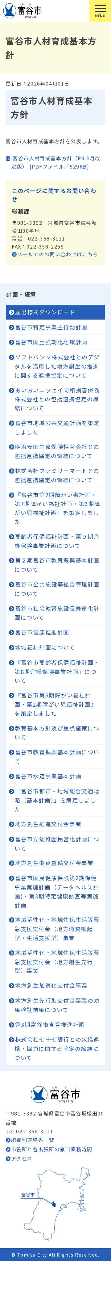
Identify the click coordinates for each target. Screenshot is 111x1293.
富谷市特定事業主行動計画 (51, 327)
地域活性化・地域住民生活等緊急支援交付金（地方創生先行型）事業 (57, 961)
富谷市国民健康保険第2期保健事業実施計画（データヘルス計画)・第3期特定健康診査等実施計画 (56, 891)
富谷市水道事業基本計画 (48, 776)
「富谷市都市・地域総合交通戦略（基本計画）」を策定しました (57, 800)
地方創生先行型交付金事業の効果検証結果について (57, 1005)
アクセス (21, 1158)
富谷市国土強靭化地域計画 (51, 342)
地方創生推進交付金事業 (48, 824)
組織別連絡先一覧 (32, 1140)
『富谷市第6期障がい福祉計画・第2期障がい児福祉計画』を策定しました (55, 704)
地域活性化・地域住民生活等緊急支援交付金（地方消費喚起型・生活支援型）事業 (57, 928)
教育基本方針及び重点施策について (57, 732)
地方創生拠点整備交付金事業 (54, 863)
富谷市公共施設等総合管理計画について (57, 588)
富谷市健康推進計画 (42, 632)
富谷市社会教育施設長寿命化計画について (57, 612)
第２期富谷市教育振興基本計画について (57, 564)
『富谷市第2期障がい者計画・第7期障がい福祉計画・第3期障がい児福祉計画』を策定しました (57, 508)
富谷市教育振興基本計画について (57, 756)
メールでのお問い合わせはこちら (58, 254)
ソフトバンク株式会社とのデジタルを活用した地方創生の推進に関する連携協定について (57, 366)
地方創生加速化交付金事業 (51, 985)
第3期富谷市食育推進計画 (50, 1024)
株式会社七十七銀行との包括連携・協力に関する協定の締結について (57, 1048)
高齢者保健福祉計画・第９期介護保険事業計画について (57, 541)
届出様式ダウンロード (45, 312)
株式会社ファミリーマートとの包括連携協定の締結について (57, 475)
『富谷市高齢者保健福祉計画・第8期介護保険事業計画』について (57, 671)
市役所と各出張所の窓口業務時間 (51, 1149)
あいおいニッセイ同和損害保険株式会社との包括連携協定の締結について (57, 399)
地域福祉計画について (45, 647)
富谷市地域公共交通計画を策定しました (57, 427)
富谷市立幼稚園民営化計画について (57, 843)
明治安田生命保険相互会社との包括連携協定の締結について (57, 451)
